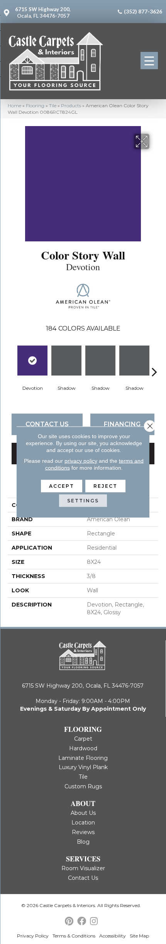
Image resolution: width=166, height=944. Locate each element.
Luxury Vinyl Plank (83, 767)
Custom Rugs (83, 786)
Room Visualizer (83, 868)
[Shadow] (66, 360)
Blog (83, 841)
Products (71, 105)
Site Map (139, 936)
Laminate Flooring (83, 758)
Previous (11, 360)
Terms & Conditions (74, 936)
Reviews (83, 832)
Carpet (83, 738)
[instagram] (94, 921)
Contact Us (47, 424)
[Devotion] (32, 360)
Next (154, 360)
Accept (61, 486)
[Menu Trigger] (149, 60)
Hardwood (83, 748)
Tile (52, 105)
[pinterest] (69, 921)
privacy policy (80, 461)
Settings (83, 501)
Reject (105, 486)
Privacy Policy (33, 936)
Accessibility (112, 936)
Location (83, 822)
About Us (83, 812)
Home (14, 105)
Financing (122, 424)
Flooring (35, 105)
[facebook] (81, 921)
